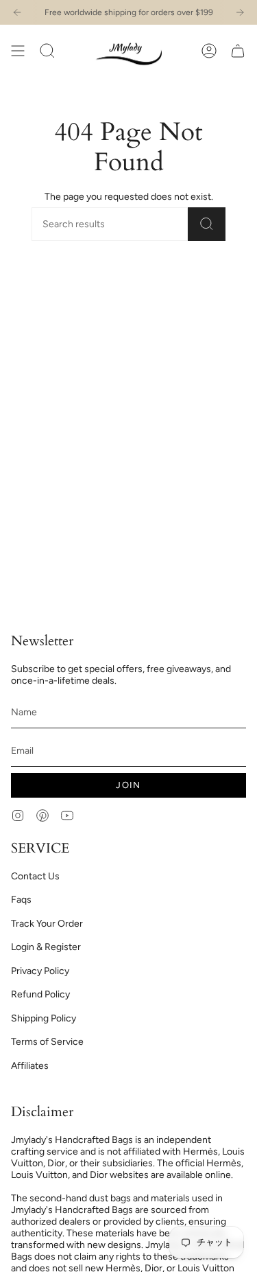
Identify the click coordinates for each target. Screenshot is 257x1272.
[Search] (206, 224)
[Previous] (17, 12)
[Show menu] (18, 50)
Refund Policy (40, 994)
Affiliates (30, 1066)
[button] (47, 50)
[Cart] (237, 50)
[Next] (240, 12)
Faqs (21, 899)
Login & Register (46, 947)
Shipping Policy (43, 1018)
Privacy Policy (40, 971)
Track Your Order (47, 923)
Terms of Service (47, 1042)
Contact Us (35, 876)
